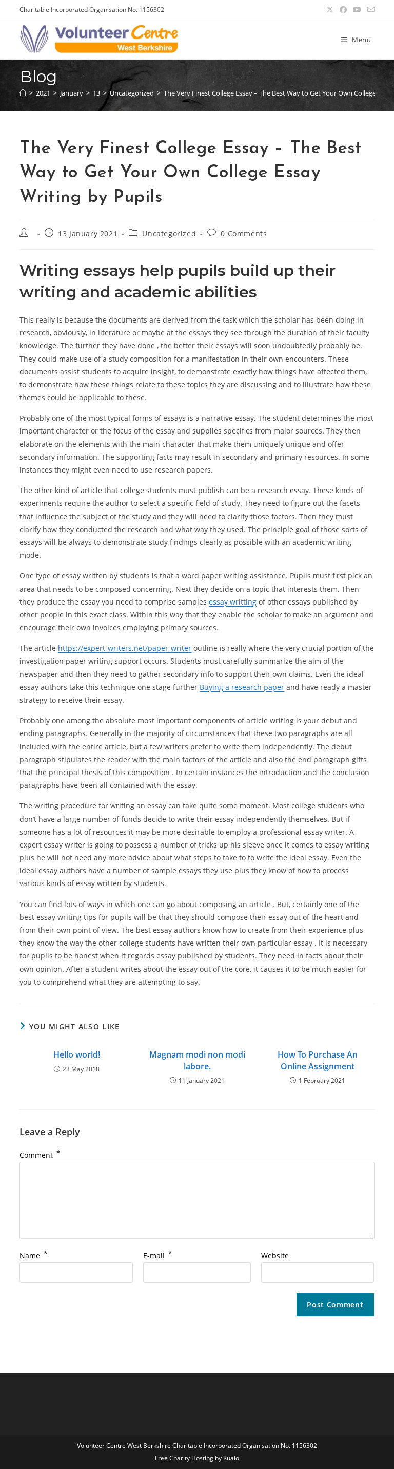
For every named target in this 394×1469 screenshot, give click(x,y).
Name (33, 1255)
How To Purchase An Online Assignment (318, 1060)
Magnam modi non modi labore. (197, 1060)
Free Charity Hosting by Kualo (197, 1458)
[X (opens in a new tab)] (330, 10)
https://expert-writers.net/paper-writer (124, 648)
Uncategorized (169, 233)
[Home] (22, 93)
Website (275, 1255)
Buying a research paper (242, 687)
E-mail (157, 1255)
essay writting (233, 602)
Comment (40, 1155)
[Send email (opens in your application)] (369, 10)
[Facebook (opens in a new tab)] (343, 10)
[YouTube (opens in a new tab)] (357, 10)
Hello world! (76, 1054)
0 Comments (244, 233)
